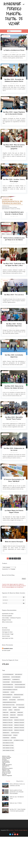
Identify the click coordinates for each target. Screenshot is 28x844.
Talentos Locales (6, 770)
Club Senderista (5, 765)
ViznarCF (15, 735)
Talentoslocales (15, 732)
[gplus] (15, 834)
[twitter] (10, 834)
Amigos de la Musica (7, 764)
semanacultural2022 (7, 727)
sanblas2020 (5, 65)
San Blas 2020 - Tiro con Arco (14, 294)
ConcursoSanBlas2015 (8, 684)
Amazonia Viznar (6, 630)
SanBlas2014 (17, 709)
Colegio (4, 763)
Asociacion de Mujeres (7, 768)
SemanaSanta (6, 732)
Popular (8, 781)
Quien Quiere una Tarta (7, 638)
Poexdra (15, 707)
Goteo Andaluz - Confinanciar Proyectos (11, 617)
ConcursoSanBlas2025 (20, 687)
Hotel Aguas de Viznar (7, 632)
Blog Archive (20, 781)
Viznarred (13, 737)
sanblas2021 (20, 712)
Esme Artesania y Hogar (7, 634)
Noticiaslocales (6, 36)
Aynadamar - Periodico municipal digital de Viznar (14, 14)
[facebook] (12, 834)
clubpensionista (6, 679)
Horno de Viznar (6, 636)
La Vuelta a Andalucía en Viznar (14, 50)
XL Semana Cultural (7, 740)
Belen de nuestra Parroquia (14, 541)
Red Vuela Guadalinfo (7, 615)
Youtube (5, 603)
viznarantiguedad (7, 735)
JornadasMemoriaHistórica (9, 702)
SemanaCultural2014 (7, 720)
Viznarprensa (6, 737)
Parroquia (4, 759)
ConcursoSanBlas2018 (8, 687)
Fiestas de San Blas (6, 757)
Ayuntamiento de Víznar (7, 613)
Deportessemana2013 (7, 694)
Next (19, 558)
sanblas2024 (20, 714)
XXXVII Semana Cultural (8, 747)
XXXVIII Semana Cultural (8, 750)
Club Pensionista (6, 762)
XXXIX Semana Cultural (8, 742)
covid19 (12, 692)
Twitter (5, 597)
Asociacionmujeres (15, 676)
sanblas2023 (13, 714)
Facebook (5, 600)
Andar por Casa (5, 769)
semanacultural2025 (19, 730)
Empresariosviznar (18, 694)
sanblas (10, 709)
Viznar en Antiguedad (7, 775)
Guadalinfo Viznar (8, 648)
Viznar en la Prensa (6, 772)
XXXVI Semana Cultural (8, 745)
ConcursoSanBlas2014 (16, 682)
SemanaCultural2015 (19, 720)
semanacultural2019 (19, 722)
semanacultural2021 (19, 725)
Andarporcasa (6, 676)
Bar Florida (4, 627)
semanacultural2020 (7, 725)
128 (15, 558)
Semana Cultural (6, 758)
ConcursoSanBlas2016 (20, 684)
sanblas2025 (5, 717)
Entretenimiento (7, 697)
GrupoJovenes (12, 699)
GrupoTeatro (20, 699)
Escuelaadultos (16, 697)
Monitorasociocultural (9, 704)
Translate (13, 569)
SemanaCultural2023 (19, 727)
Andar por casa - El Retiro (16, 803)
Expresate (5, 699)
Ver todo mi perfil (6, 650)
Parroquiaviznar (6, 496)
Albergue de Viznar (6, 620)
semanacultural (14, 717)
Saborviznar (21, 707)
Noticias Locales (6, 756)
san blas (5, 709)
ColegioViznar (6, 682)
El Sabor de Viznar (6, 773)
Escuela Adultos (5, 761)
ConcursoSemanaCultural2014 (10, 689)
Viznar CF (4, 767)
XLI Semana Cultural (18, 740)
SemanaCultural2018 (7, 722)
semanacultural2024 (7, 730)
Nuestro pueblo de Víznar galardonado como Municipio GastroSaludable (16, 791)
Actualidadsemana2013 (8, 674)
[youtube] (17, 834)
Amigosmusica (18, 674)
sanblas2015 (5, 712)
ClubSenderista (15, 679)
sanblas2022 (5, 714)
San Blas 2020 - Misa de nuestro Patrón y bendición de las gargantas (14, 146)
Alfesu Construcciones (7, 622)
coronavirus (6, 692)
